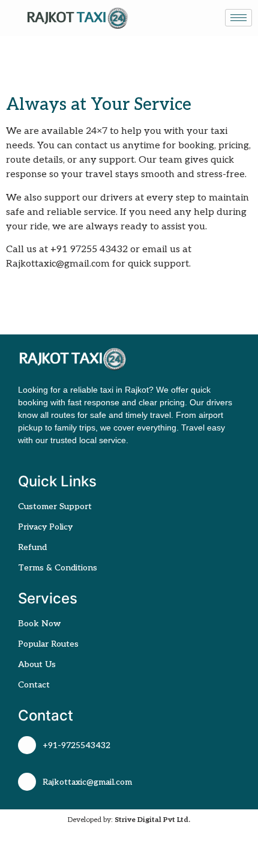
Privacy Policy (45, 527)
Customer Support (55, 506)
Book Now (39, 623)
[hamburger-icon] (238, 17)
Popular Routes (48, 644)
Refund (32, 547)
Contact (34, 685)
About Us (37, 664)
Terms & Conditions (57, 568)
